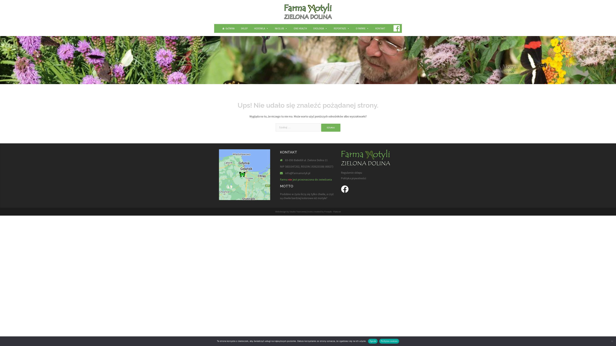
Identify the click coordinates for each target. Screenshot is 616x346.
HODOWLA (259, 28)
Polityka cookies (389, 341)
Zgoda (373, 341)
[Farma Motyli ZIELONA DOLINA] (308, 12)
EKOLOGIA (318, 28)
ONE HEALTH (300, 28)
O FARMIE (360, 28)
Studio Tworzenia (298, 211)
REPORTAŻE (340, 28)
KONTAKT (380, 28)
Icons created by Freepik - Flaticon (324, 211)
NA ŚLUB (279, 28)
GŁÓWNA (230, 28)
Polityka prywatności (353, 178)
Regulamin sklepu (351, 172)
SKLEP (244, 28)
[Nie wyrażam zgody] (612, 341)
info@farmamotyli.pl (297, 173)
